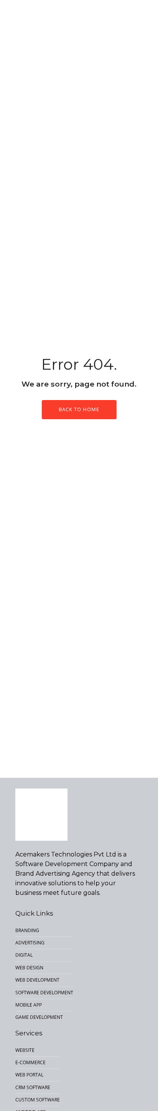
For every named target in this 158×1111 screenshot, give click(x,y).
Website (25, 1050)
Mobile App (28, 1005)
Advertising (29, 942)
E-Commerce (30, 1062)
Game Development (39, 1017)
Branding (27, 930)
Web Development (37, 980)
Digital (24, 955)
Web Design (29, 967)
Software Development (44, 992)
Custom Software (37, 1099)
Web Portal (29, 1074)
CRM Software (32, 1087)
